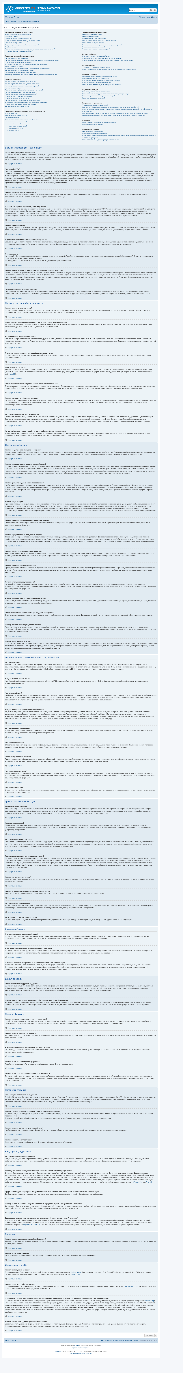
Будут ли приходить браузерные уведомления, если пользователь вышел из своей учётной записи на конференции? (117, 110)
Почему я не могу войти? (13, 43)
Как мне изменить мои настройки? (17, 58)
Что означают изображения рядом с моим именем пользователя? (27, 68)
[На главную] (20, 8)
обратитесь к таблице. (31, 1225)
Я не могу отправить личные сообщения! (96, 56)
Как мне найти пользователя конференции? (97, 82)
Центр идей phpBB (131, 1286)
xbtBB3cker (58, 1351)
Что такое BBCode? (11, 113)
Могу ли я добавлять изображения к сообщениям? (22, 120)
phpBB (12, 374)
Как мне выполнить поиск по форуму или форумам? (100, 76)
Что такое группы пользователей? (94, 38)
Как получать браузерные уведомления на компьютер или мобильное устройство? (110, 107)
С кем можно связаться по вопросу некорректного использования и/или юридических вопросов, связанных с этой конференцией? (119, 136)
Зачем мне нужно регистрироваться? (18, 34)
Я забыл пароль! (10, 47)
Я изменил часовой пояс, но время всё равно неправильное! (26, 64)
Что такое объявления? (13, 124)
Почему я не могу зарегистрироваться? (18, 38)
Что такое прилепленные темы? (16, 126)
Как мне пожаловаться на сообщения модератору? (22, 100)
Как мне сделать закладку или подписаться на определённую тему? (105, 94)
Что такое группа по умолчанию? (93, 47)
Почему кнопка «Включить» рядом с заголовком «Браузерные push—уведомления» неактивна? (115, 113)
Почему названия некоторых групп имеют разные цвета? (102, 45)
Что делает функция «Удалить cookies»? (19, 51)
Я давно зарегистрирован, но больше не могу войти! (23, 45)
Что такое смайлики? (12, 117)
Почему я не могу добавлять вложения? (19, 96)
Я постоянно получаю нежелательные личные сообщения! (102, 58)
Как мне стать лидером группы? (93, 43)
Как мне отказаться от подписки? (93, 98)
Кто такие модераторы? (90, 36)
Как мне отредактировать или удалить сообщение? (22, 84)
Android (149, 1182)
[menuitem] (16, 17)
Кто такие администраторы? (92, 34)
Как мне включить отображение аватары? (19, 70)
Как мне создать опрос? (13, 88)
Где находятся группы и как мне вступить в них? (99, 41)
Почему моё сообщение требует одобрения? (20, 104)
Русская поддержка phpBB (80, 1347)
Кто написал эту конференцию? (93, 131)
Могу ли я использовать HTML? (16, 115)
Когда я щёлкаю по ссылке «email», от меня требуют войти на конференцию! (31, 74)
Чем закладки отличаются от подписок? (95, 92)
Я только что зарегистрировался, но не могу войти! (22, 41)
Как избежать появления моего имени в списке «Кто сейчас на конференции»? (32, 60)
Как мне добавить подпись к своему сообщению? (22, 86)
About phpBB (75, 1274)
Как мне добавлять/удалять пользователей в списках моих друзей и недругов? (109, 69)
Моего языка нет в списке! (14, 66)
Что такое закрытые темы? (14, 128)
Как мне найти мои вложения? (92, 124)
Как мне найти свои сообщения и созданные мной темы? (101, 85)
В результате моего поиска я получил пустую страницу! (101, 80)
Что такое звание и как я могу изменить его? (20, 72)
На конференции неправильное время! (18, 62)
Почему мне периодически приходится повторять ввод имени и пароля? (30, 49)
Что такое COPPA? (11, 36)
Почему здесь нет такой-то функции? (95, 133)
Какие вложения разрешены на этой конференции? (99, 122)
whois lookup (149, 1301)
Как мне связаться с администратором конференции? (100, 140)
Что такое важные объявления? (16, 122)
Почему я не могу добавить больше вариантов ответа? (24, 90)
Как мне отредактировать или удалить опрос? (20, 92)
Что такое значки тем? (12, 130)
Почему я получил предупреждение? (17, 98)
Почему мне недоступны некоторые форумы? (21, 94)
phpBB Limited (76, 1272)
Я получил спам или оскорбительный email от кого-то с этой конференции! (107, 60)
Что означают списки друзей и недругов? (96, 67)
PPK (77, 1351)
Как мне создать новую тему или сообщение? (20, 82)
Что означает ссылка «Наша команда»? (96, 49)
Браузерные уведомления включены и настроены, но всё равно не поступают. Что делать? (113, 115)
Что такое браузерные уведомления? (95, 105)
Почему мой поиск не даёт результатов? (96, 78)
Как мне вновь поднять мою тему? (17, 106)
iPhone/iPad (137, 1182)
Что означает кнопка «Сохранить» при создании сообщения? (26, 102)
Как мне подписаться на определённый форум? (98, 96)
